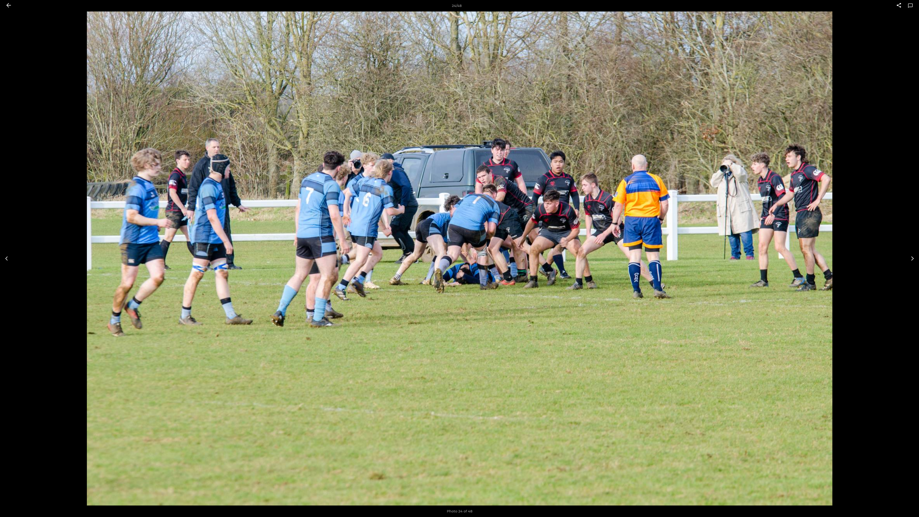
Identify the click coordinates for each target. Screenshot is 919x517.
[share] (899, 5)
